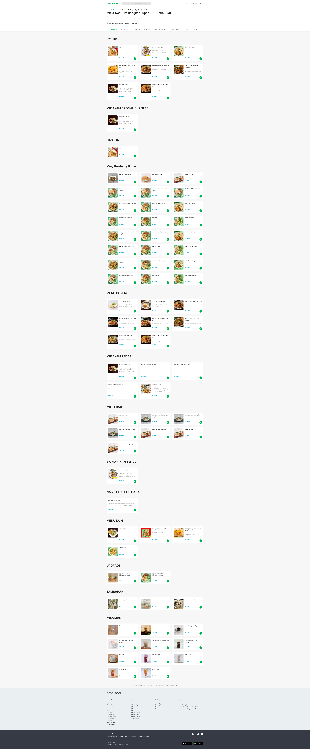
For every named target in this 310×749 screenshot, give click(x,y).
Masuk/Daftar (194, 3)
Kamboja (109, 737)
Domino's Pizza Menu (112, 707)
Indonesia (109, 736)
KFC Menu (109, 712)
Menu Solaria (110, 720)
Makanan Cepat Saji (136, 705)
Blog (156, 709)
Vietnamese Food (135, 718)
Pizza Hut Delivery (111, 716)
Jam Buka (109, 21)
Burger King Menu (111, 703)
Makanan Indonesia (136, 709)
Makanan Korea (135, 714)
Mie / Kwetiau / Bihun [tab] (161, 29)
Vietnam (127, 736)
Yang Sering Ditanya (184, 705)
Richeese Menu (111, 718)
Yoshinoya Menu (111, 724)
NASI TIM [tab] (147, 29)
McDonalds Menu (111, 714)
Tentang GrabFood (160, 705)
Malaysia (140, 736)
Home (108, 10)
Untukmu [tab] (114, 29)
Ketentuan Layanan (112, 744)
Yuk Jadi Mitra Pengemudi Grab (187, 709)
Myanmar (147, 736)
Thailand (121, 736)
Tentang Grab (159, 703)
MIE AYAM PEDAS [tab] (191, 29)
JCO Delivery (110, 710)
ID (200, 3)
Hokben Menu (110, 709)
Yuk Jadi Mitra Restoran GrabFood (188, 707)
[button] (136, 3)
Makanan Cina (134, 703)
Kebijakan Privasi (123, 744)
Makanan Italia (134, 710)
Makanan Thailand (135, 716)
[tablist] (155, 29)
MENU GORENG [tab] (176, 29)
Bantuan (181, 703)
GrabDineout (158, 707)
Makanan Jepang (135, 712)
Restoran (115, 10)
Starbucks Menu (111, 722)
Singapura (134, 736)
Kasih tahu (163, 685)
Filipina (115, 736)
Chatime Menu (110, 705)
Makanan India (134, 707)
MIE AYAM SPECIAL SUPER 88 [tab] (130, 29)
